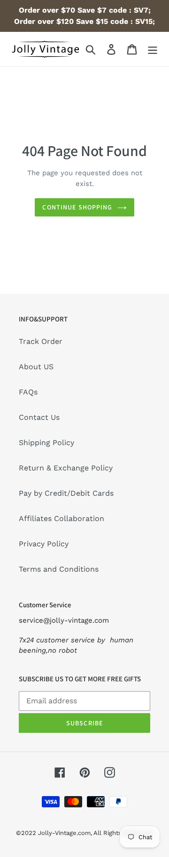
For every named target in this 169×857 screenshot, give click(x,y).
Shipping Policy (46, 442)
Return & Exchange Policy (66, 467)
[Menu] (152, 49)
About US (36, 366)
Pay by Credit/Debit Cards (66, 493)
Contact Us (39, 417)
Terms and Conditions (59, 569)
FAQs (28, 392)
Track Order (40, 341)
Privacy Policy (44, 543)
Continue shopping (77, 207)
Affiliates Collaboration (61, 518)
